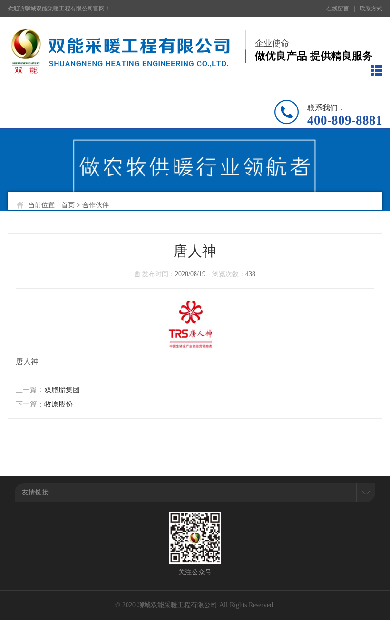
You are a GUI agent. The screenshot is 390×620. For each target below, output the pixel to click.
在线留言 (337, 8)
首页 (68, 205)
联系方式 (371, 8)
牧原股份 (58, 404)
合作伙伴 (95, 205)
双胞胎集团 (62, 390)
